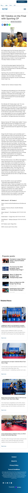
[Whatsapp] (9, 25)
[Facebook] (2, 25)
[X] (5, 25)
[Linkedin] (7, 25)
